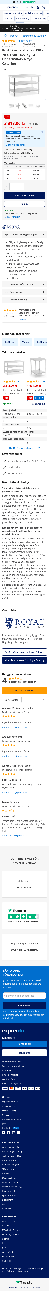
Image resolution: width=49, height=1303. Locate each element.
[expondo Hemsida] (5, 35)
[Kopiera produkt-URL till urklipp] (45, 45)
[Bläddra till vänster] (2, 28)
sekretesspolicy (11, 1014)
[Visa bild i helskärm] (45, 100)
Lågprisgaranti (14, 217)
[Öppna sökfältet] (27, 7)
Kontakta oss (24, 1043)
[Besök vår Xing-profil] (18, 1133)
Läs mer (22, 319)
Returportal (24, 1052)
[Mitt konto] (38, 7)
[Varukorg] (43, 7)
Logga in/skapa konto (15, 144)
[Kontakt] (32, 7)
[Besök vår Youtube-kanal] (3, 1133)
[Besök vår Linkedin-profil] (13, 1133)
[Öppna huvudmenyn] (4, 7)
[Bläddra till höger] (47, 28)
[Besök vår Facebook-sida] (8, 1133)
